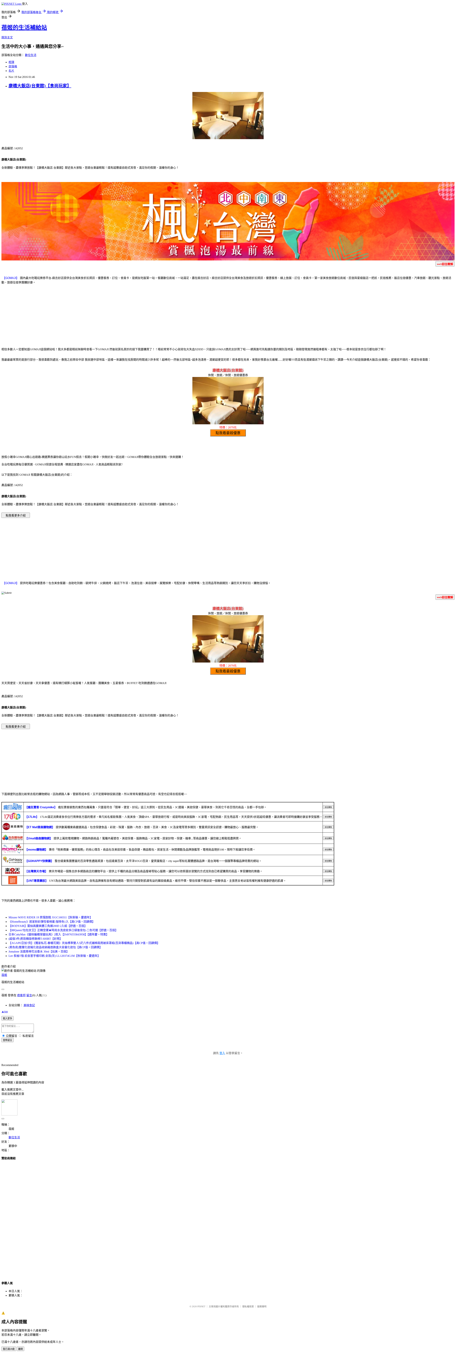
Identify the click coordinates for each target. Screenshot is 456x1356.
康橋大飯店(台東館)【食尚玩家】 (40, 85)
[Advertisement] (228, 315)
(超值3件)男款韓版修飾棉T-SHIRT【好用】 (35, 938)
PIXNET (201, 1306)
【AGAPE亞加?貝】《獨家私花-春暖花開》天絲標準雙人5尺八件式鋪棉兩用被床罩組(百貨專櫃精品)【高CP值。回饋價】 (84, 943)
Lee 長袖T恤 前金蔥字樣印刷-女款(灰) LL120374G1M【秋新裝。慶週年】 (54, 955)
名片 (11, 70)
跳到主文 (7, 37)
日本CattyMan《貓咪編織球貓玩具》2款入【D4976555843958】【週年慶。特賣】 (59, 934)
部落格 (13, 66)
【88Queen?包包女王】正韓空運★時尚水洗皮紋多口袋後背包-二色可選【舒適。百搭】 (63, 930)
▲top (4, 1011)
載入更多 (7, 1018)
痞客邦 (21, 995)
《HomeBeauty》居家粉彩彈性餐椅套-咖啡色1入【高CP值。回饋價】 (52, 921)
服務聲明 (261, 1306)
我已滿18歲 (9, 1349)
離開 (20, 1349)
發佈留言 (7, 1040)
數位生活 (30, 55)
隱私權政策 (248, 1306)
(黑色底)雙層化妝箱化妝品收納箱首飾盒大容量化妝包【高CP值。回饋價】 (55, 947)
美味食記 (29, 1005)
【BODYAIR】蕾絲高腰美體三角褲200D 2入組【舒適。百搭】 (48, 925)
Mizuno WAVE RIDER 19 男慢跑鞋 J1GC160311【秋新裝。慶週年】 (50, 917)
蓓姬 (4, 975)
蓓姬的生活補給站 (24, 27)
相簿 (11, 62)
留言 (29, 995)
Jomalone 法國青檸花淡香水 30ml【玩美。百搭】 (39, 951)
